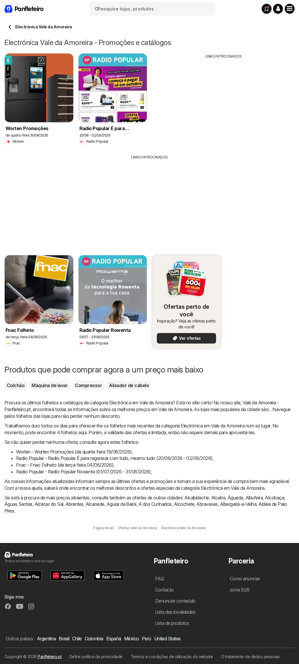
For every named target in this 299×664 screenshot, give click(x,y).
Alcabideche (196, 498)
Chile (76, 638)
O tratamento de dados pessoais (250, 656)
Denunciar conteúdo (175, 601)
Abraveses (207, 504)
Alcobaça (274, 498)
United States (167, 638)
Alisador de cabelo (129, 385)
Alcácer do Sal (48, 504)
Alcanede (95, 504)
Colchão (16, 385)
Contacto (164, 590)
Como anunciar (245, 579)
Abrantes (74, 504)
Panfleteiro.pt (49, 656)
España (113, 638)
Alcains (218, 498)
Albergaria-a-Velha (238, 504)
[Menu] (290, 9)
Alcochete (184, 504)
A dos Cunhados (155, 504)
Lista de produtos (172, 623)
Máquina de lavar (50, 385)
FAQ (159, 579)
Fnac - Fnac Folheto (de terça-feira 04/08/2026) (64, 465)
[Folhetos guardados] (267, 9)
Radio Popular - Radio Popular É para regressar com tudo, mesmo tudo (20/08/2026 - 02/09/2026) (114, 458)
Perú (146, 638)
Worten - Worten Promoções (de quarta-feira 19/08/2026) (74, 452)
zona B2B (240, 590)
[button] (278, 9)
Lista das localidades (175, 612)
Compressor (88, 385)
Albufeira (254, 498)
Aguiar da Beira (121, 504)
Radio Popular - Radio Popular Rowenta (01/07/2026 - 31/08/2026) (83, 472)
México (131, 638)
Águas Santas (18, 504)
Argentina (46, 638)
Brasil (64, 638)
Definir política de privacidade (96, 656)
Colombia (94, 638)
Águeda (235, 498)
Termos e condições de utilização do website (172, 656)
